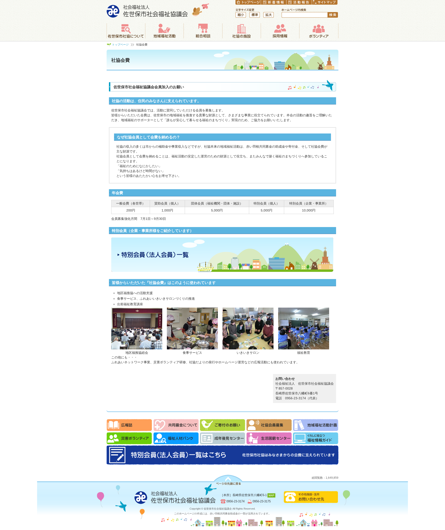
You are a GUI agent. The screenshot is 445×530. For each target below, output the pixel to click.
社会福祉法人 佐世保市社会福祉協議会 (158, 10)
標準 (254, 15)
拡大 (268, 15)
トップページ (120, 44)
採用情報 (280, 30)
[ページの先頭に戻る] (228, 480)
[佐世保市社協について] (126, 30)
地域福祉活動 (164, 30)
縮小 (240, 15)
